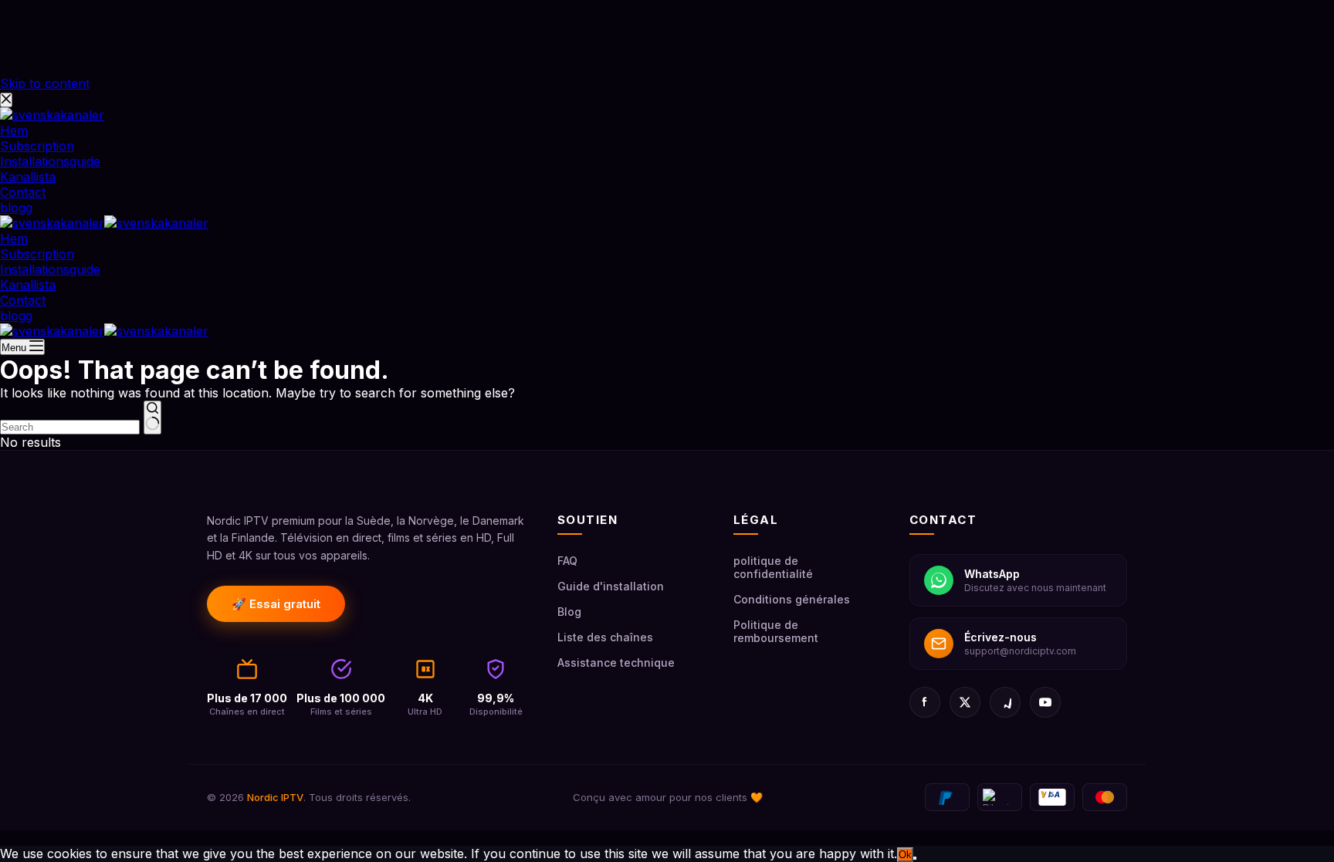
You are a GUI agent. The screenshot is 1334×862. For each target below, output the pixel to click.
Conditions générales (791, 599)
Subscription (37, 254)
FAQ (567, 560)
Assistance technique (616, 662)
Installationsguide (50, 269)
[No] (914, 858)
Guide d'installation (610, 586)
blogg (16, 315)
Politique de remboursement (775, 631)
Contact (23, 300)
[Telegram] (1005, 702)
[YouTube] (1045, 702)
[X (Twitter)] (965, 702)
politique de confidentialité (773, 567)
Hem (14, 238)
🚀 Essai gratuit (276, 604)
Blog (569, 611)
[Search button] (152, 417)
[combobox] (70, 427)
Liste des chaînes (605, 637)
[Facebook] (924, 702)
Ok (905, 854)
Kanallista (28, 284)
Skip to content (45, 83)
